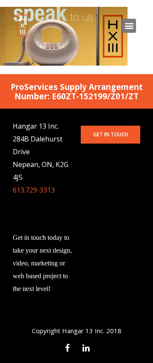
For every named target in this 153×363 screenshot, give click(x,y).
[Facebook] (67, 348)
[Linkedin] (86, 348)
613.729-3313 (34, 190)
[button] (110, 135)
